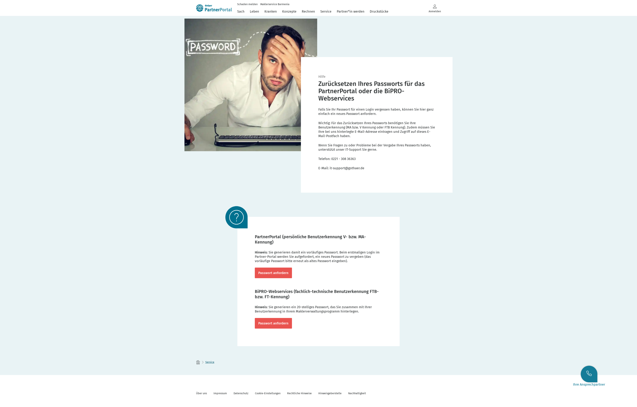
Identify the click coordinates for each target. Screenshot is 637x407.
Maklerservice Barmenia (274, 4)
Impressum (220, 393)
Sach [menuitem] (241, 11)
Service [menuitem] (325, 11)
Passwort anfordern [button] (273, 273)
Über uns (201, 393)
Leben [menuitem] (254, 11)
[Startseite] (198, 362)
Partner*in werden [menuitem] (350, 11)
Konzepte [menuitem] (289, 11)
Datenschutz (241, 393)
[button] (435, 8)
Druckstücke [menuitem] (379, 11)
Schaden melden (247, 4)
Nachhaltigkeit (357, 393)
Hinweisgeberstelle (330, 393)
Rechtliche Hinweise (299, 393)
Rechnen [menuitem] (308, 11)
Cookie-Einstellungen (268, 393)
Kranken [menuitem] (270, 11)
